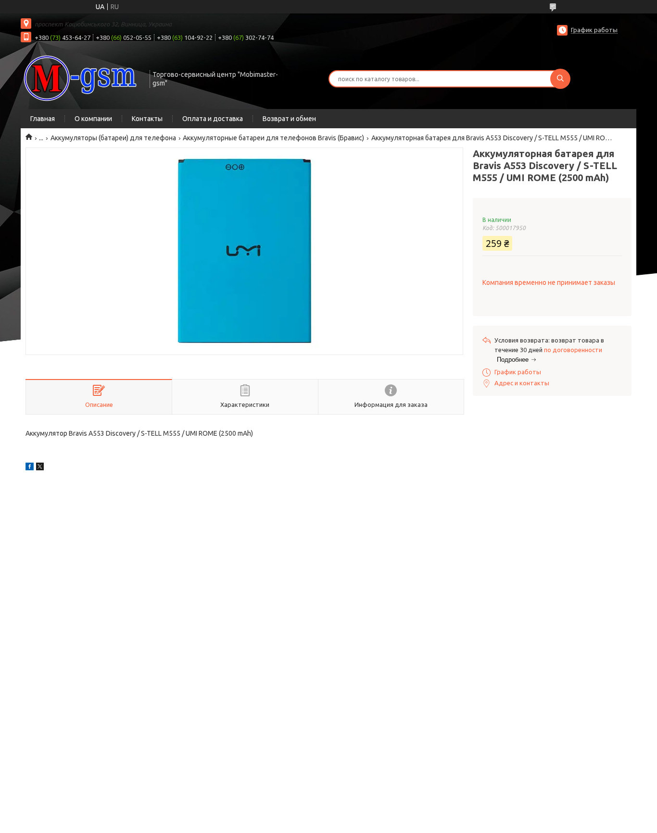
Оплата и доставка (212, 118)
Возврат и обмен (289, 118)
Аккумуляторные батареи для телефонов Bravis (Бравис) (273, 138)
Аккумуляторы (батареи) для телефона (113, 138)
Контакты (147, 118)
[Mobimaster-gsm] (81, 78)
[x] (40, 468)
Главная (42, 118)
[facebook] (29, 468)
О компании (93, 118)
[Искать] (560, 79)
